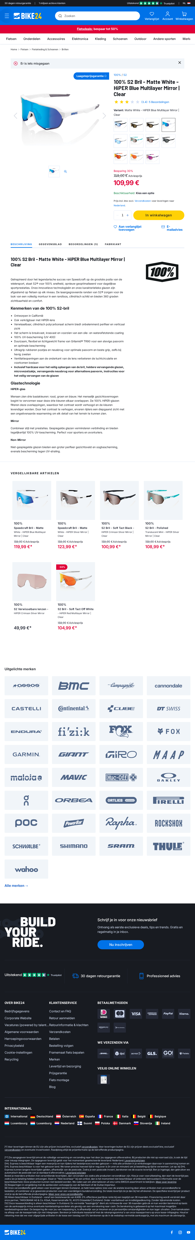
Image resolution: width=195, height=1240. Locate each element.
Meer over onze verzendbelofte (66, 1194)
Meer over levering (166, 1181)
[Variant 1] (120, 125)
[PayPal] (168, 1014)
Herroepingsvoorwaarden (23, 1039)
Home (14, 49)
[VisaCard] (136, 1014)
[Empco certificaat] (104, 1079)
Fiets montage (59, 1080)
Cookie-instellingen (18, 1052)
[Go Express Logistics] (168, 1054)
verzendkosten (90, 1146)
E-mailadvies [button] (175, 228)
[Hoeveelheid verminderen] (117, 215)
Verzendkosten (59, 1032)
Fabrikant (113, 244)
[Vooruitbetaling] (120, 1028)
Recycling (11, 1059)
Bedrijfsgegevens (17, 1011)
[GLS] (152, 1054)
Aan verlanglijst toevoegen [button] (130, 228)
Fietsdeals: (85, 29)
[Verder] (104, 116)
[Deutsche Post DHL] (104, 1054)
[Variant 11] (152, 157)
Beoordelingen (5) (83, 244)
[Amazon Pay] (104, 1028)
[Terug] (15, 116)
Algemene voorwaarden (22, 1032)
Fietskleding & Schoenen (45, 49)
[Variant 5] (120, 141)
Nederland (119, 205)
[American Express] (152, 1014)
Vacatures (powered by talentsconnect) (27, 1025)
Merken (54, 1059)
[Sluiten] (179, 62)
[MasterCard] (120, 1014)
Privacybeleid (14, 1045)
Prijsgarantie (58, 1073)
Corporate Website (18, 1018)
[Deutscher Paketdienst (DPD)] (120, 1054)
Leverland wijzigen (135, 1160)
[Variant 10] (136, 157)
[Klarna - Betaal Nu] (184, 1014)
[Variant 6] (136, 141)
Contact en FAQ (60, 1011)
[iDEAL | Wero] (104, 1014)
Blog (52, 1087)
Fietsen (24, 49)
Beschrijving (21, 244)
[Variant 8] (168, 141)
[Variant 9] (120, 157)
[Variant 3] (152, 125)
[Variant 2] (136, 125)
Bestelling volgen (61, 1045)
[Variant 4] (168, 125)
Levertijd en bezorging (65, 1066)
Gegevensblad (50, 244)
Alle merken (14, 886)
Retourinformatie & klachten (68, 1025)
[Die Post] (136, 1054)
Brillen (65, 49)
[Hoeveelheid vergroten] (127, 215)
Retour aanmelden (62, 1018)
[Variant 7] (152, 141)
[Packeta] (184, 1054)
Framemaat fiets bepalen (66, 1052)
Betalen (54, 1039)
